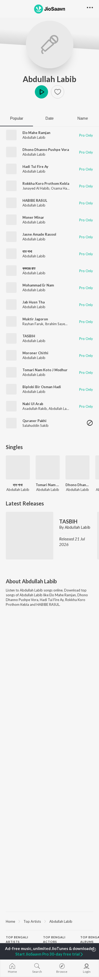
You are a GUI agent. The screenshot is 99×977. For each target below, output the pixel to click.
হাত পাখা (27, 251)
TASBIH (28, 336)
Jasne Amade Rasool (39, 234)
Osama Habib (61, 188)
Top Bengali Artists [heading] (17, 939)
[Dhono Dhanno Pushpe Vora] (77, 467)
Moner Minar (33, 217)
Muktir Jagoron (35, 319)
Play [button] (41, 91)
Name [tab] (82, 118)
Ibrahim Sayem (56, 324)
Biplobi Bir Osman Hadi (41, 387)
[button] (57, 91)
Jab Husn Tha (33, 302)
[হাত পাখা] (18, 467)
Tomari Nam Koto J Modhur (45, 370)
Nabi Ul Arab (32, 404)
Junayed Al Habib (35, 188)
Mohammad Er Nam (38, 285)
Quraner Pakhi (34, 421)
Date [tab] (49, 118)
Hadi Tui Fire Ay (35, 166)
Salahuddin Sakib (35, 425)
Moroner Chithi (35, 353)
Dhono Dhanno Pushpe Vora (45, 149)
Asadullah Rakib (34, 408)
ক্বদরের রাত (28, 268)
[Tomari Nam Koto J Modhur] (48, 467)
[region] (49, 921)
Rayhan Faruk (32, 324)
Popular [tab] (16, 118)
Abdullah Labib (49, 79)
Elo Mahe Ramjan (36, 133)
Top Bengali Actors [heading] (54, 939)
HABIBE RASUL (34, 200)
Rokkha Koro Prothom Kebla (45, 183)
